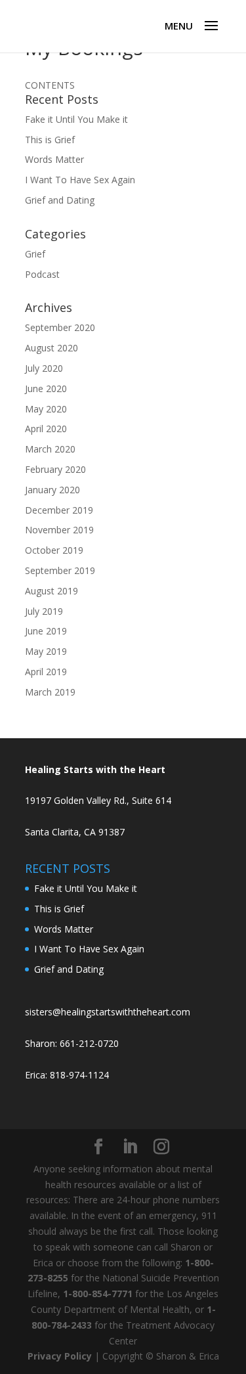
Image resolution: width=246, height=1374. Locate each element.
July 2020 (44, 368)
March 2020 (50, 449)
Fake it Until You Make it (76, 119)
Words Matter (54, 159)
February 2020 (55, 469)
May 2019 (46, 651)
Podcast (42, 274)
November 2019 (59, 529)
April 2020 (46, 428)
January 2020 (52, 489)
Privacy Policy (60, 1356)
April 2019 (46, 671)
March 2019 (50, 692)
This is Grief (50, 139)
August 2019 (51, 591)
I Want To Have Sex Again (80, 179)
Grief (35, 254)
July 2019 (44, 611)
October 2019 (54, 550)
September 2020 (60, 327)
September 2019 (60, 570)
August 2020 (51, 348)
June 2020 (46, 388)
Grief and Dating (59, 200)
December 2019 (59, 510)
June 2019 (46, 631)
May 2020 (46, 409)
